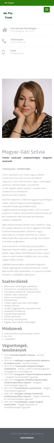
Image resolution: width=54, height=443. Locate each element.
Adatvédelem (27, 437)
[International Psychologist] (8, 14)
